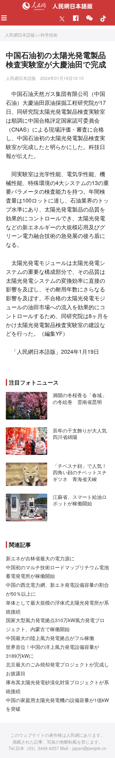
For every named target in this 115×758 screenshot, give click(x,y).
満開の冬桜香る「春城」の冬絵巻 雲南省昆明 (80, 398)
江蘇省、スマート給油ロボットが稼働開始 (80, 500)
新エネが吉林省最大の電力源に (40, 558)
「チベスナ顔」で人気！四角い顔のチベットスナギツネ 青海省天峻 (80, 472)
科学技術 (49, 35)
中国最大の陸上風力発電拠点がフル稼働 (50, 638)
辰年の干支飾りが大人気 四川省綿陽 (82, 434)
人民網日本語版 (20, 35)
